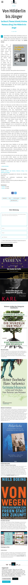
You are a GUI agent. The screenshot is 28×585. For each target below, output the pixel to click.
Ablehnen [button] (15, 578)
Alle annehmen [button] (6, 581)
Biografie (5, 198)
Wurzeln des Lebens (4, 349)
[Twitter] (15, 193)
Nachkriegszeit (14, 200)
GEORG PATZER (5, 166)
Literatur (23, 198)
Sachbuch (14, 5)
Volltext (3, 186)
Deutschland (16, 198)
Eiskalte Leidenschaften (5, 463)
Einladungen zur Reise (5, 547)
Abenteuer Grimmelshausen (6, 407)
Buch (10, 198)
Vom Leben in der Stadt (5, 520)
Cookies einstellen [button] (7, 578)
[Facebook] (12, 193)
